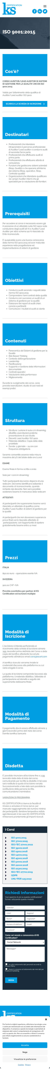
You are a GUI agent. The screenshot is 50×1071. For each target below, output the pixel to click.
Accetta (25, 1045)
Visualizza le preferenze (25, 1059)
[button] (46, 1019)
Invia (11, 980)
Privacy (28, 1065)
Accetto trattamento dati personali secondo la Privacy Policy (23, 965)
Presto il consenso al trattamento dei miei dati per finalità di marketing (24, 970)
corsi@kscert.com (38, 656)
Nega (25, 1052)
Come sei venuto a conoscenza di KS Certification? (22, 936)
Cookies (21, 1065)
